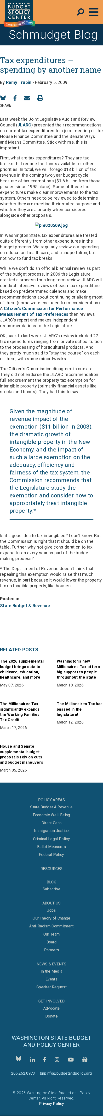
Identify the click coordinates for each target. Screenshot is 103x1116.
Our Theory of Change (51, 918)
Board (51, 942)
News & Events (51, 964)
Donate (51, 1016)
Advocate (51, 1008)
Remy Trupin (19, 82)
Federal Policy (51, 855)
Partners (51, 950)
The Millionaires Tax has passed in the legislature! (80, 709)
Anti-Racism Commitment (51, 926)
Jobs (51, 910)
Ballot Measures (51, 847)
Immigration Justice (51, 831)
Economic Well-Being (51, 815)
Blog (51, 882)
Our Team (51, 934)
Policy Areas (51, 800)
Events (51, 979)
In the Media (52, 971)
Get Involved (51, 1001)
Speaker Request (51, 987)
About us (51, 903)
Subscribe (51, 889)
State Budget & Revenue (25, 605)
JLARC (24, 124)
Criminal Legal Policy (51, 839)
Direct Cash (51, 823)
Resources (51, 868)
